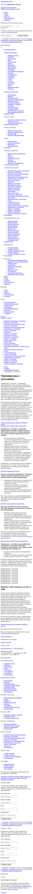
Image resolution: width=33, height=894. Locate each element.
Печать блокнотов (13, 224)
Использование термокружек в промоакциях (14, 541)
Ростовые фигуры (13, 107)
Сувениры (7, 313)
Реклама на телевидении (15, 123)
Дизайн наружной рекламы (16, 251)
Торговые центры (13, 146)
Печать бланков (12, 222)
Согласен (3, 892)
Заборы (10, 63)
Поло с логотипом (13, 193)
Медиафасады (12, 68)
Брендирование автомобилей (16, 153)
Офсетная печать (13, 221)
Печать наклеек (12, 237)
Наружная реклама (9, 49)
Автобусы (11, 157)
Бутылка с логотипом (14, 175)
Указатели (11, 84)
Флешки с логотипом (14, 210)
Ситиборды (11, 76)
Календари (11, 182)
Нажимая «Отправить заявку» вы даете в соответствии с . (16, 40)
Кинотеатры (11, 144)
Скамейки (11, 77)
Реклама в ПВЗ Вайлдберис (16, 135)
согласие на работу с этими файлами (21, 886)
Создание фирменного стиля (16, 254)
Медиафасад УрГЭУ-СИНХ (16, 274)
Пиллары (10, 73)
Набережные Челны (7, 1)
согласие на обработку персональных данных (16, 39)
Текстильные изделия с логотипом (18, 205)
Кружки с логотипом (14, 183)
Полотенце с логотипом (15, 194)
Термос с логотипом (14, 208)
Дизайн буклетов (13, 247)
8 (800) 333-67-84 (6, 642)
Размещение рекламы (10, 52)
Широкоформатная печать (15, 112)
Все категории (8, 674)
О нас (6, 12)
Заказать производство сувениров (11, 422)
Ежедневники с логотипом (16, 178)
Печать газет (11, 229)
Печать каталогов (13, 232)
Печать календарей (13, 230)
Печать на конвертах (14, 234)
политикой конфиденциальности (11, 42)
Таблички (11, 106)
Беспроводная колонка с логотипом (18, 170)
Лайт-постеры (12, 66)
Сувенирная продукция (11, 164)
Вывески (10, 96)
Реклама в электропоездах (15, 163)
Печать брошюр (12, 226)
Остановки (11, 70)
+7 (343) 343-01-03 (17, 648)
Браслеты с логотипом (14, 172)
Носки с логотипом (13, 188)
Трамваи (10, 160)
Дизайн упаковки (13, 252)
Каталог (3, 316)
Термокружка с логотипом (16, 207)
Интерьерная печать (14, 102)
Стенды (10, 81)
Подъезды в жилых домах (15, 132)
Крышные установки (14, 104)
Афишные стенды (13, 55)
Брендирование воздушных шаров (18, 174)
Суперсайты (11, 82)
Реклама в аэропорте (14, 143)
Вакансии (7, 17)
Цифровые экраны (13, 87)
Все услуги (4, 28)
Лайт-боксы (11, 65)
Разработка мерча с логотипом (17, 199)
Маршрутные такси (13, 158)
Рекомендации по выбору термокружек (12, 503)
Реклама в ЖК (12, 133)
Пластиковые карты (14, 238)
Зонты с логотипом (13, 180)
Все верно (13, 7)
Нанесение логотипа (14, 185)
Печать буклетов (13, 227)
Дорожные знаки (13, 98)
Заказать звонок (5, 45)
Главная (6, 368)
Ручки (9, 201)
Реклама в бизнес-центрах (12, 725)
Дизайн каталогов (13, 249)
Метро (10, 155)
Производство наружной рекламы (18, 262)
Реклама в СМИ (9, 114)
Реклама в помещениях (11, 124)
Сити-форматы (12, 74)
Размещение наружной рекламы (17, 260)
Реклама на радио (13, 121)
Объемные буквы (13, 101)
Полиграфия (11, 191)
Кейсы (6, 13)
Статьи (6, 15)
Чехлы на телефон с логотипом (17, 213)
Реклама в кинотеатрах (11, 727)
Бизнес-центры (12, 141)
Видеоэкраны (12, 62)
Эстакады (11, 89)
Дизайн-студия (8, 241)
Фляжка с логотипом (14, 212)
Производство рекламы (11, 92)
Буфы (9, 60)
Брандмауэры (12, 58)
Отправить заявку (23, 35)
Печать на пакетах (13, 235)
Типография (8, 215)
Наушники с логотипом (15, 186)
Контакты (7, 20)
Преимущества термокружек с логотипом (13, 426)
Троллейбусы (12, 161)
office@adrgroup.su (6, 636)
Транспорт (7, 147)
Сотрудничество (9, 18)
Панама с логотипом (14, 189)
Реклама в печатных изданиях (17, 120)
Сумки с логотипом (14, 204)
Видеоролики (12, 95)
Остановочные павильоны (16, 71)
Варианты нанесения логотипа (10, 471)
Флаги (10, 85)
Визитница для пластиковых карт (18, 177)
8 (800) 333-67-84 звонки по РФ (10, 9)
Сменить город (5, 7)
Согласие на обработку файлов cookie (12, 776)
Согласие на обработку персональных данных (16, 777)
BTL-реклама (8, 255)
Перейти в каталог (6, 318)
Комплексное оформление (15, 99)
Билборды (11, 57)
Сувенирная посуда (13, 202)
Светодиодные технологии (16, 110)
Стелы (10, 79)
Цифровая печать (13, 240)
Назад (6, 366)
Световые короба (13, 109)
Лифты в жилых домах (14, 130)
